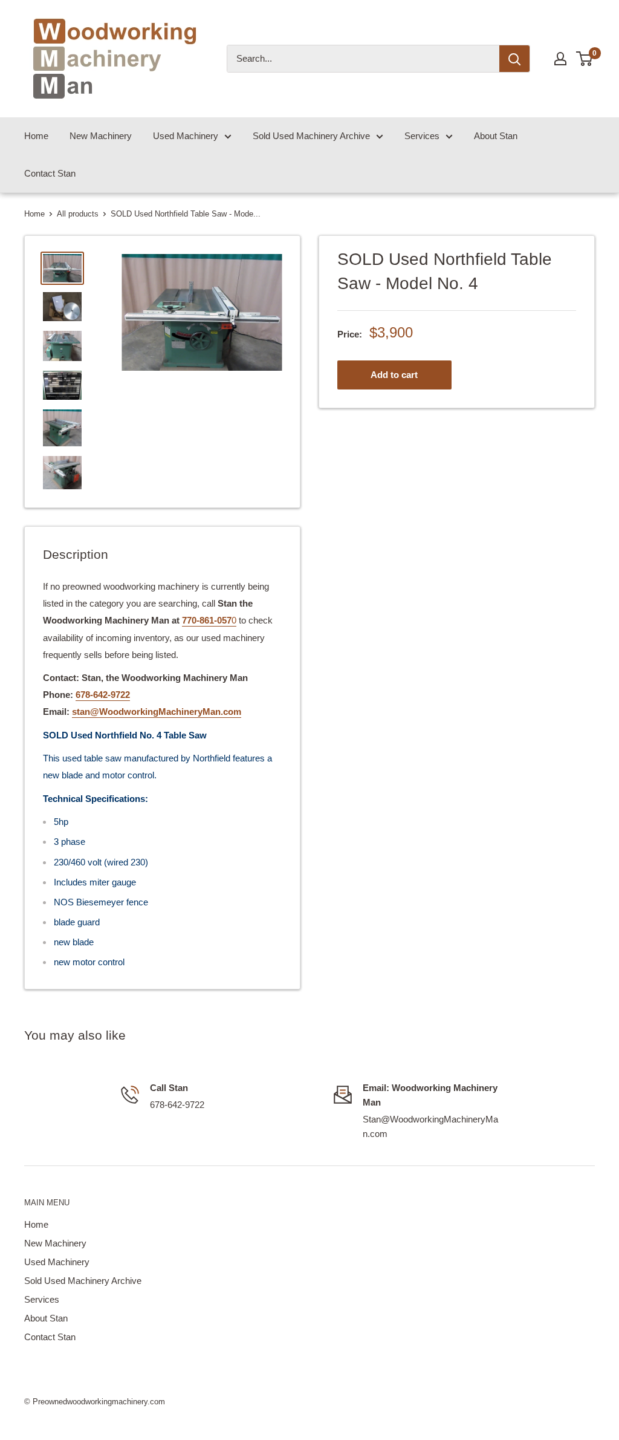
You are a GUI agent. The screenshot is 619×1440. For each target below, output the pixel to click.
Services (421, 136)
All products (78, 213)
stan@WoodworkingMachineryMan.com (156, 711)
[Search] (514, 58)
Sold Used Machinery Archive (311, 136)
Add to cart (394, 375)
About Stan (495, 136)
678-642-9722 (103, 694)
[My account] (560, 58)
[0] (584, 58)
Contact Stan (50, 173)
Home (36, 136)
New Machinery (101, 136)
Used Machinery (185, 136)
